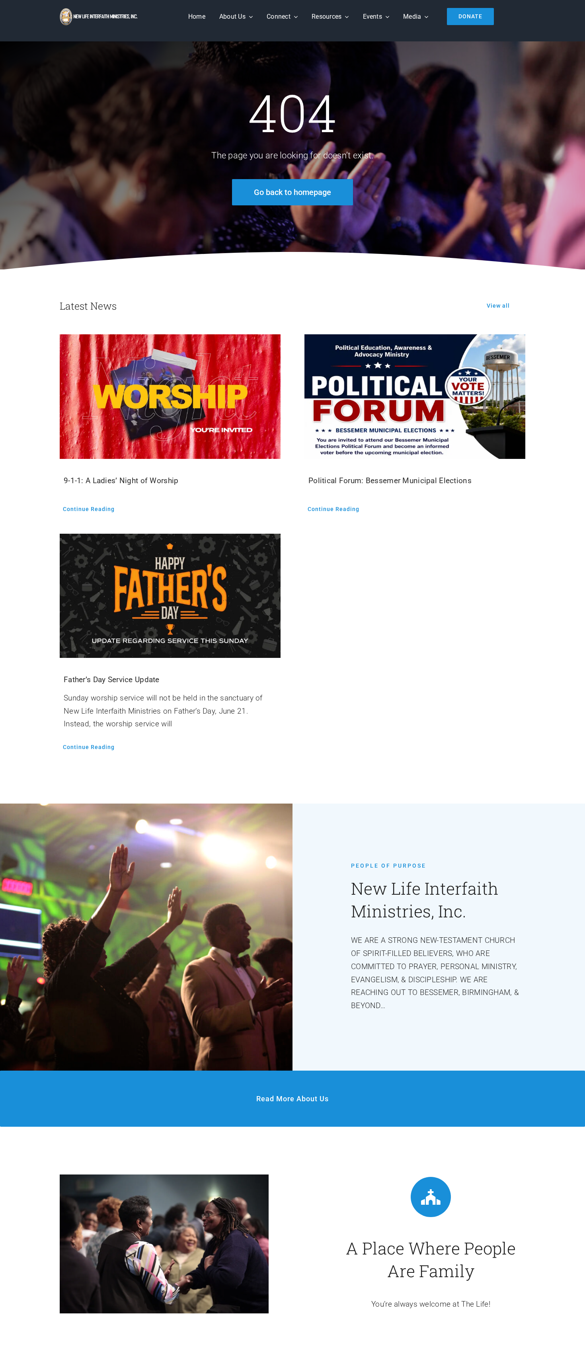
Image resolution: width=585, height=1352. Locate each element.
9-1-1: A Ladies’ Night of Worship (121, 480)
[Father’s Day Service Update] (170, 596)
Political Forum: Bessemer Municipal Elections (390, 480)
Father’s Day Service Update (112, 679)
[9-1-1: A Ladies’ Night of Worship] (170, 396)
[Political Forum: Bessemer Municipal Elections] (414, 396)
